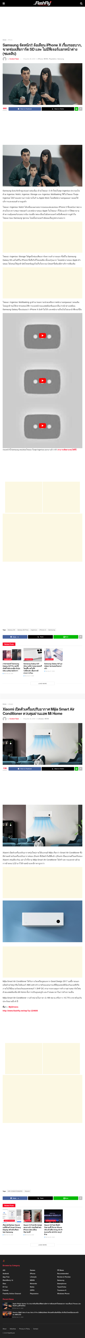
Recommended (63, 1273)
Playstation (53, 59)
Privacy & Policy (24, 1329)
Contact (35, 1329)
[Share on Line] (76, 109)
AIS (4, 1270)
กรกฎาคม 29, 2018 (29, 59)
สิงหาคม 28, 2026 (8, 673)
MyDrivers (13, 1006)
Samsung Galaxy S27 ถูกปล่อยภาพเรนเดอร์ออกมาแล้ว (53, 666)
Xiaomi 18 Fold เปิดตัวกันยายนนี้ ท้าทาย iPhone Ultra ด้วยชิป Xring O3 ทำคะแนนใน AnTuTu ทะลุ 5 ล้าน (53, 1230)
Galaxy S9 (11, 630)
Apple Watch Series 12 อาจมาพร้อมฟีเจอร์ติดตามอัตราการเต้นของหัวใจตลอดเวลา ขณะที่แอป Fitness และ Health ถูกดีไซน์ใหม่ (47, 1305)
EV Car (5, 1287)
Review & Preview (64, 1277)
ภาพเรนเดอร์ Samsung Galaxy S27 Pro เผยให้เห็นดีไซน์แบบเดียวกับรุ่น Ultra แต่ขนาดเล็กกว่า (11, 667)
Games (32, 1270)
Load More (42, 683)
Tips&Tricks (61, 1287)
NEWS (46, 59)
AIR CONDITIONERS (15, 1191)
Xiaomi (27, 1191)
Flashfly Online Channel (12, 1293)
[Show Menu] (4, 3)
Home (4, 40)
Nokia (32, 1287)
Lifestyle (10, 704)
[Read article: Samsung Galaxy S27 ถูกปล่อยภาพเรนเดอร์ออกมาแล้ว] (53, 654)
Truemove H (61, 1290)
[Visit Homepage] (42, 3)
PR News (60, 1270)
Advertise (13, 1329)
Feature (5, 1290)
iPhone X (43, 630)
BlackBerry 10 (8, 1280)
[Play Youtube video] (42, 335)
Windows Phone (63, 1293)
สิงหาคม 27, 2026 (29, 676)
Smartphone (9, 1221)
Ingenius (34, 630)
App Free (6, 1277)
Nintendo (33, 1283)
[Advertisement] (42, 237)
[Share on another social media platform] (80, 109)
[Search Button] (81, 3)
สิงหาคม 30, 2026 (8, 1235)
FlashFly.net (11, 1333)
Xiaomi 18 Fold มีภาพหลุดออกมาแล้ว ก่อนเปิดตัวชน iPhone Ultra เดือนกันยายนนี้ (32, 1228)
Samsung (60, 59)
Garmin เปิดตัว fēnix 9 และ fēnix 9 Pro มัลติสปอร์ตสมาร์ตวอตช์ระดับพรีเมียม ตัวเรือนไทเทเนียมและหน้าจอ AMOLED (46, 1313)
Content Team (14, 59)
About (4, 1329)
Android (6, 1273)
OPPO (32, 1290)
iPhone (10, 40)
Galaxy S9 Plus (23, 630)
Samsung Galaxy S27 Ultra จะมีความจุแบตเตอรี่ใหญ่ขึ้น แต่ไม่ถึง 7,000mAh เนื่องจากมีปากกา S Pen (32, 668)
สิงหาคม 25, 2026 (50, 1237)
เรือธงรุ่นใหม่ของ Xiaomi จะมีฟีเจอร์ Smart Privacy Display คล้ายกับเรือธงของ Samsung (12, 1228)
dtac (4, 1283)
